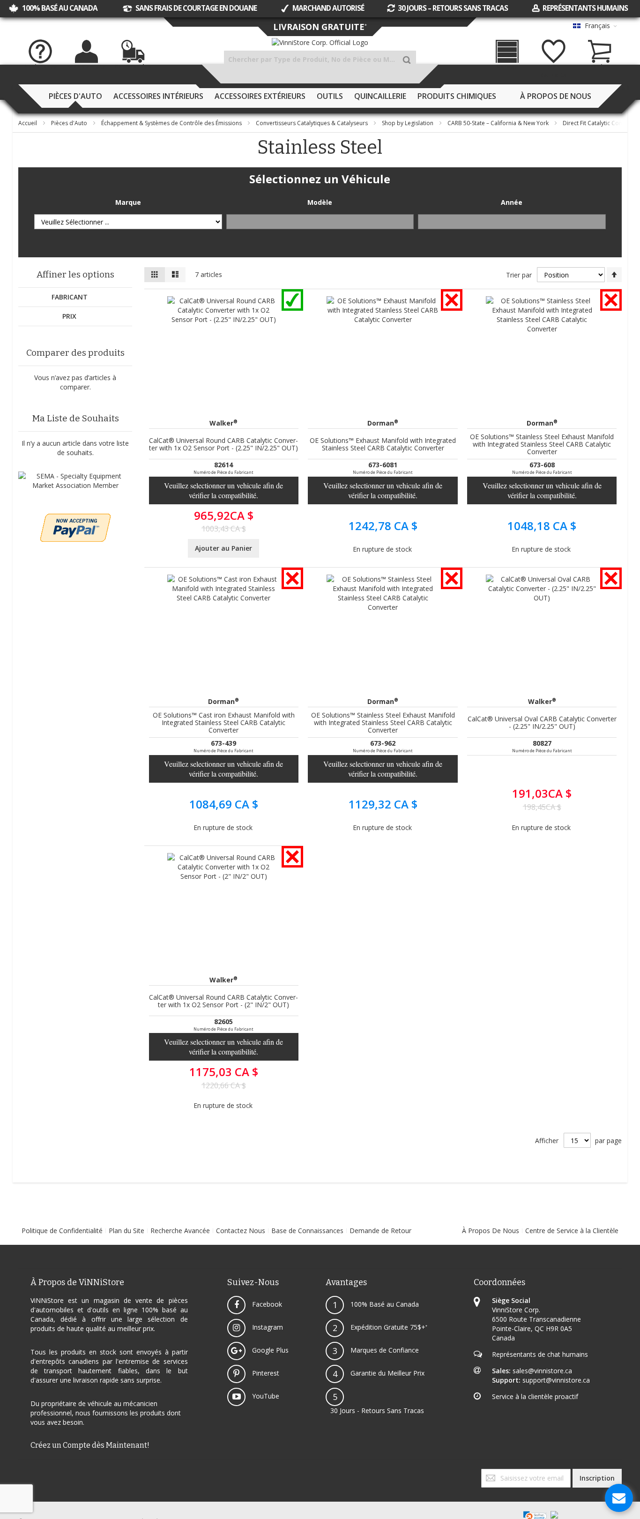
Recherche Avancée (180, 1230)
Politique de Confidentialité (62, 1230)
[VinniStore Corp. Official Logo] (320, 42)
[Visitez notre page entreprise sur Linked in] (29, 1473)
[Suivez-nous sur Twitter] (21, 1473)
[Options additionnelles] (75, 518)
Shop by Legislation (408, 123)
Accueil (28, 123)
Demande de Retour (380, 1230)
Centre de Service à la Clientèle (571, 1230)
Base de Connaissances (307, 1230)
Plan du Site (126, 1230)
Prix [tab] (69, 316)
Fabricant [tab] (70, 296)
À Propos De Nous (490, 1230)
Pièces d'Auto (70, 123)
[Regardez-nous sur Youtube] (25, 1473)
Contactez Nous (240, 1230)
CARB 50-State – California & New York (498, 123)
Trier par (519, 274)
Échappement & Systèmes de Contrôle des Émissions (172, 123)
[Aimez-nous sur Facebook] (19, 1473)
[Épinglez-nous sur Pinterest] (27, 1473)
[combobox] (320, 59)
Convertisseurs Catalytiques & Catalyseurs (312, 123)
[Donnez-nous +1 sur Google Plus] (23, 1473)
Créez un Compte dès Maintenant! (89, 1445)
